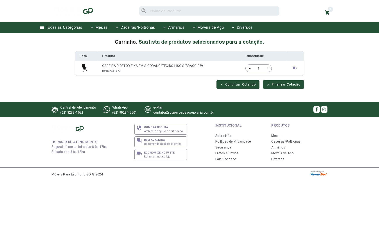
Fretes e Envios (227, 153)
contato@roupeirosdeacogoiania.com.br (183, 112)
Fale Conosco (225, 159)
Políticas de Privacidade (233, 141)
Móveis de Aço (207, 27)
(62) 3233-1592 (71, 112)
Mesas (98, 27)
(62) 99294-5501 (124, 112)
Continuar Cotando (238, 84)
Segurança (223, 147)
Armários (173, 27)
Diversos (242, 27)
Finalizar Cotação (283, 84)
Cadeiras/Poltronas (134, 27)
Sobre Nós (223, 136)
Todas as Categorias (60, 27)
